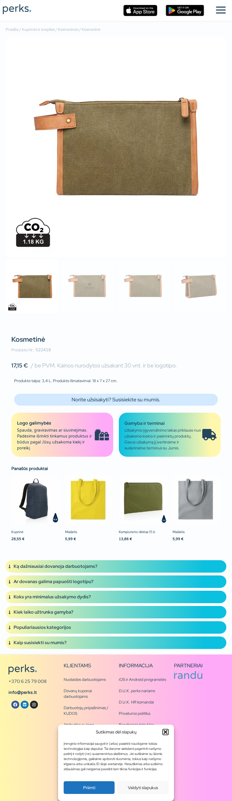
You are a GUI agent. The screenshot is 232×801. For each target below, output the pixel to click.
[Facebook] (15, 705)
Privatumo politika (134, 713)
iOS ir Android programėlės (142, 679)
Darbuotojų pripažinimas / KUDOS (86, 710)
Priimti (89, 788)
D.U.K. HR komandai (136, 702)
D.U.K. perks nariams (137, 690)
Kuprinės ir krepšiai (38, 29)
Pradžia (12, 29)
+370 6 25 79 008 (27, 681)
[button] (165, 732)
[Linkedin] (25, 705)
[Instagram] (34, 705)
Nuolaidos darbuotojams (85, 679)
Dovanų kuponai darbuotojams (78, 693)
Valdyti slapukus (143, 788)
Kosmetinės (68, 29)
